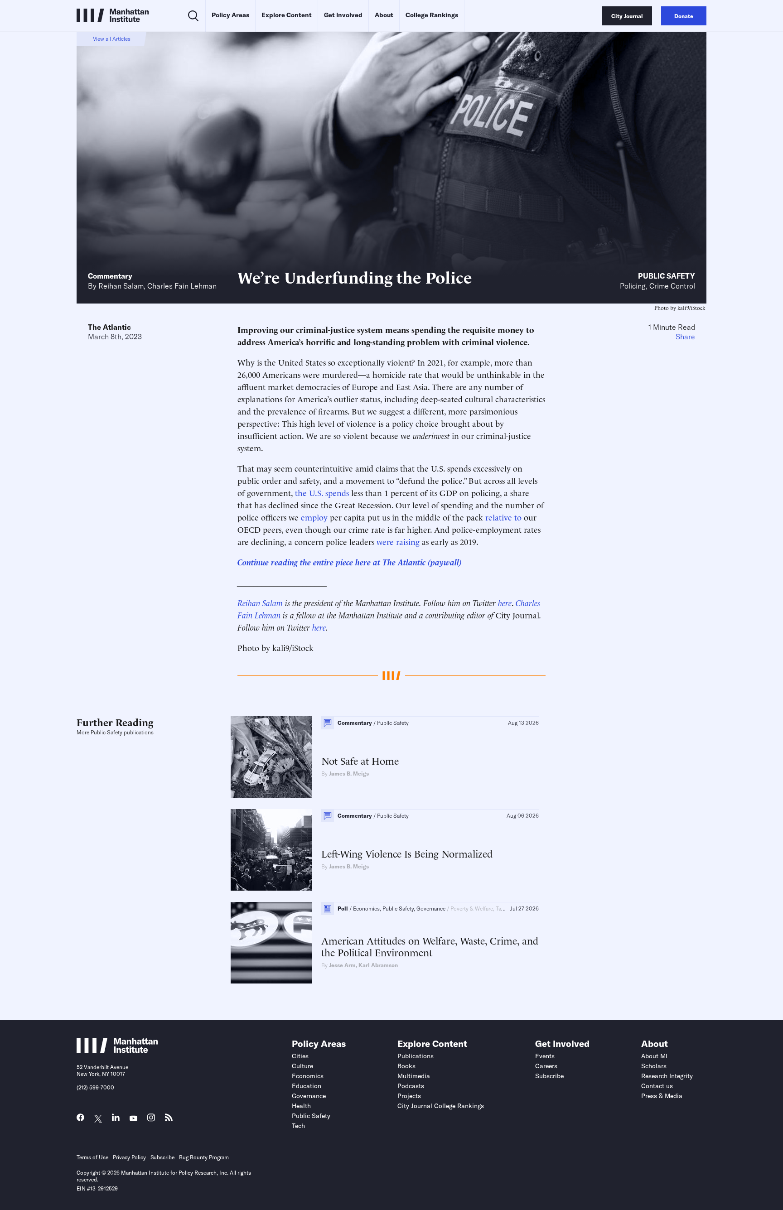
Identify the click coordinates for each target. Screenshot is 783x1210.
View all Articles (111, 38)
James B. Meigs (349, 773)
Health (301, 1106)
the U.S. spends (322, 492)
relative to (503, 516)
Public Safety (666, 275)
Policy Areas (230, 15)
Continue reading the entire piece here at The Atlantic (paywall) (349, 561)
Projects (409, 1096)
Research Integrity (667, 1076)
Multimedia (413, 1076)
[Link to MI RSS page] (169, 1119)
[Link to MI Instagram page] (151, 1120)
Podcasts (410, 1086)
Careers (546, 1066)
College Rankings (432, 15)
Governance (309, 1096)
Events (545, 1056)
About (384, 15)
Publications (415, 1056)
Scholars (654, 1066)
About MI (654, 1056)
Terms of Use (92, 1157)
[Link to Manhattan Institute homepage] (117, 1050)
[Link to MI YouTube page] (133, 1118)
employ (314, 516)
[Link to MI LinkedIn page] (116, 1119)
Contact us (657, 1086)
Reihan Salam (121, 285)
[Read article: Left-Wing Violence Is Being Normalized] (271, 850)
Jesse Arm (342, 965)
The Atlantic (109, 327)
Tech (298, 1126)
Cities (300, 1056)
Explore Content (286, 15)
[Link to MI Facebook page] (80, 1119)
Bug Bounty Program (204, 1157)
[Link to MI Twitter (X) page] (98, 1118)
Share (685, 337)
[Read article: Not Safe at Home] (271, 757)
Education (306, 1086)
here (505, 602)
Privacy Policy (129, 1157)
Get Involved (343, 15)
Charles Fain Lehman (182, 285)
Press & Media (661, 1096)
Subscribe (549, 1076)
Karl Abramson (378, 965)
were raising (398, 541)
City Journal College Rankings (440, 1106)
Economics (308, 1076)
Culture (302, 1066)
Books (406, 1066)
